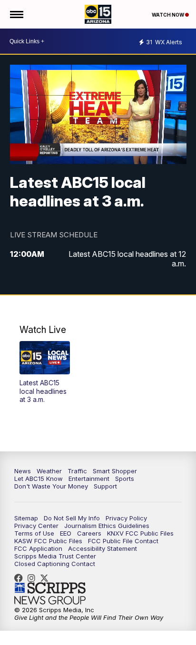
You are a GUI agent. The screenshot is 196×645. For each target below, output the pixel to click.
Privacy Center (36, 525)
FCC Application (38, 548)
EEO (65, 533)
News (22, 471)
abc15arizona (34, 578)
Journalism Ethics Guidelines (106, 525)
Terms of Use (34, 533)
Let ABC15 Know (38, 478)
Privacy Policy (126, 518)
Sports (124, 478)
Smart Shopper (115, 471)
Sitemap (26, 518)
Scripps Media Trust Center (55, 556)
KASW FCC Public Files (48, 541)
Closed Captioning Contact (54, 563)
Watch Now (168, 15)
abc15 (21, 578)
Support (105, 486)
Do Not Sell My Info (72, 518)
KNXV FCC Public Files (140, 533)
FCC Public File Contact (123, 541)
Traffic (77, 471)
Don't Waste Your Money (51, 486)
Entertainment (89, 478)
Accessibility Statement (102, 548)
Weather (49, 471)
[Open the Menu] (16, 14)
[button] (44, 372)
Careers (89, 533)
